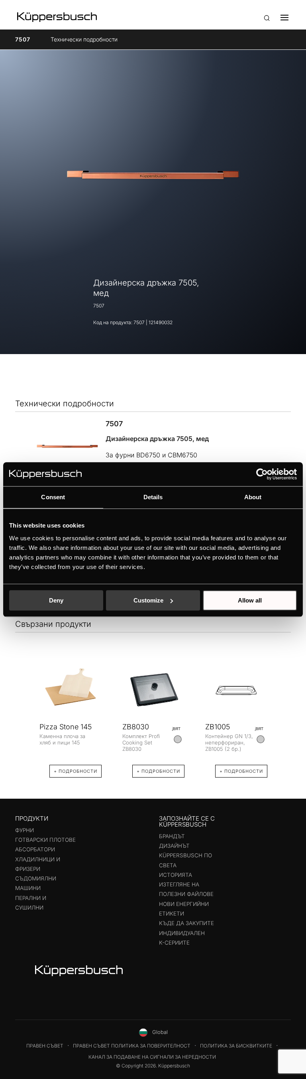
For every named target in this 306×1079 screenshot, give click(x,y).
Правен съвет (44, 1046)
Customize (148, 600)
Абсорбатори (35, 849)
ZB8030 (135, 727)
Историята (175, 875)
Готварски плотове (45, 840)
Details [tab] (153, 497)
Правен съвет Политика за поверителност (131, 1046)
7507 (22, 39)
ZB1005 (217, 727)
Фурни (24, 830)
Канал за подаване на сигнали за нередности (152, 1057)
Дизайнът (174, 846)
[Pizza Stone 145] (70, 690)
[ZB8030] (153, 690)
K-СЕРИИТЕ (174, 942)
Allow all (250, 600)
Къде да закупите (186, 923)
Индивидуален (182, 933)
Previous (23, 713)
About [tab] (253, 497)
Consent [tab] (53, 497)
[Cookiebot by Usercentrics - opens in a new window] (262, 474)
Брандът (172, 836)
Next (283, 713)
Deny (56, 600)
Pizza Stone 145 (65, 727)
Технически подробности (84, 39)
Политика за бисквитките (236, 1046)
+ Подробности (75, 771)
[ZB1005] (236, 690)
